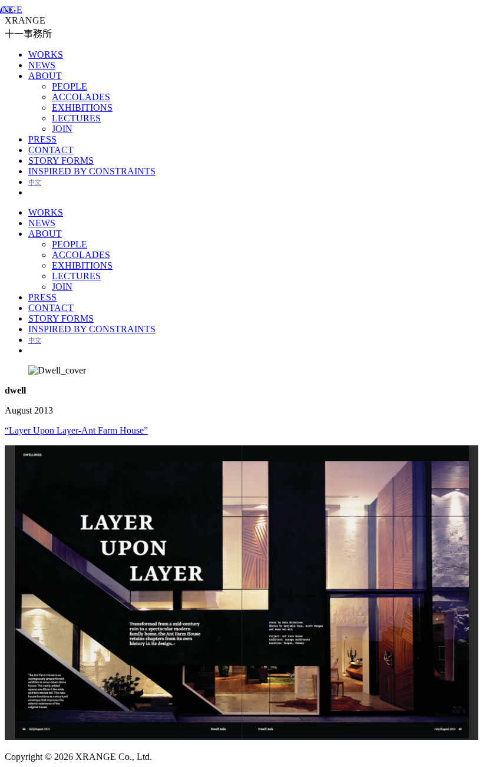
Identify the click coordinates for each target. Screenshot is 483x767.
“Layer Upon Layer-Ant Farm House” (76, 430)
